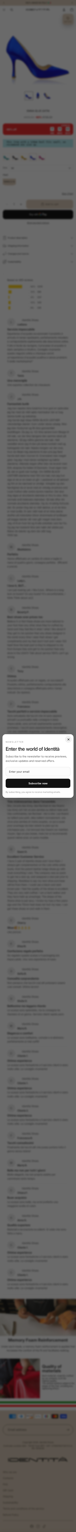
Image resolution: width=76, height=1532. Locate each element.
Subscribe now (38, 783)
